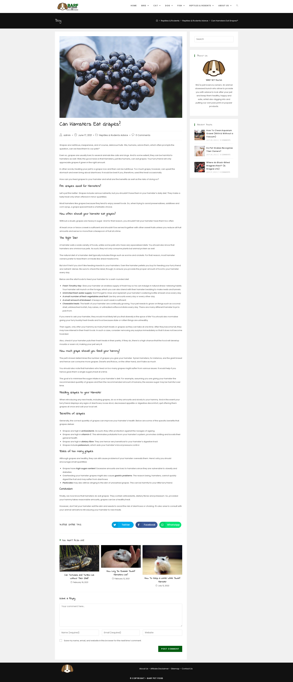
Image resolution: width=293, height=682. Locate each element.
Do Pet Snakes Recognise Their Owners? (219, 150)
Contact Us (187, 668)
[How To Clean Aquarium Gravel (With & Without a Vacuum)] (199, 135)
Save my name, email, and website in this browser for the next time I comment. (102, 640)
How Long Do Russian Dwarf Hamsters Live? (121, 573)
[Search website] (237, 5)
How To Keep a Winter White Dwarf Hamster (162, 580)
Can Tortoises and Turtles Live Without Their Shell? (79, 576)
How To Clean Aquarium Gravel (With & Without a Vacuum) (219, 133)
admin (67, 135)
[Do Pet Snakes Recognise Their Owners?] (199, 151)
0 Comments (143, 135)
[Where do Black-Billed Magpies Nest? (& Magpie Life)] (199, 167)
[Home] (157, 20)
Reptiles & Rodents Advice (113, 135)
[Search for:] (213, 39)
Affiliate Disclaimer (159, 668)
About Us (143, 668)
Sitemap (175, 668)
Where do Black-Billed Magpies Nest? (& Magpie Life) (218, 165)
